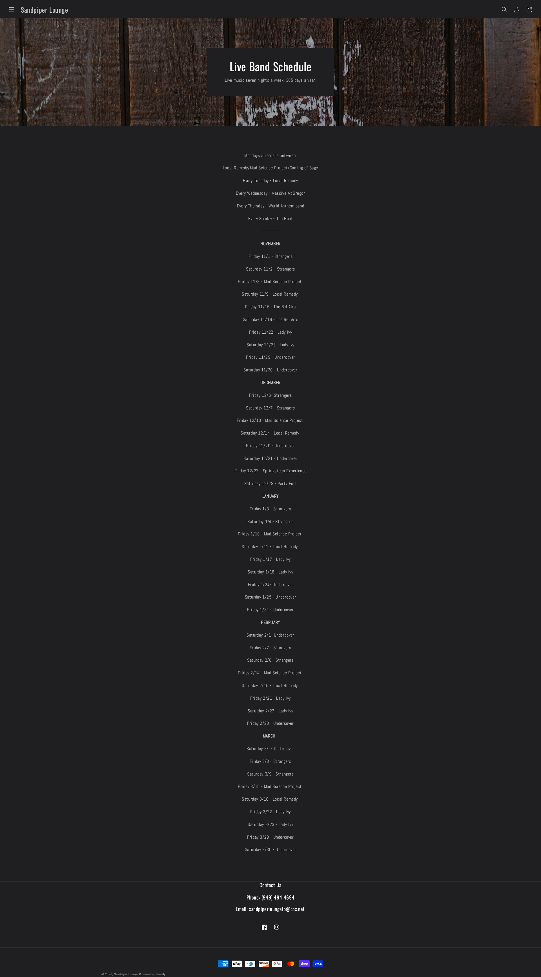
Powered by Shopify (152, 974)
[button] (12, 9)
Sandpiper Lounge (126, 974)
